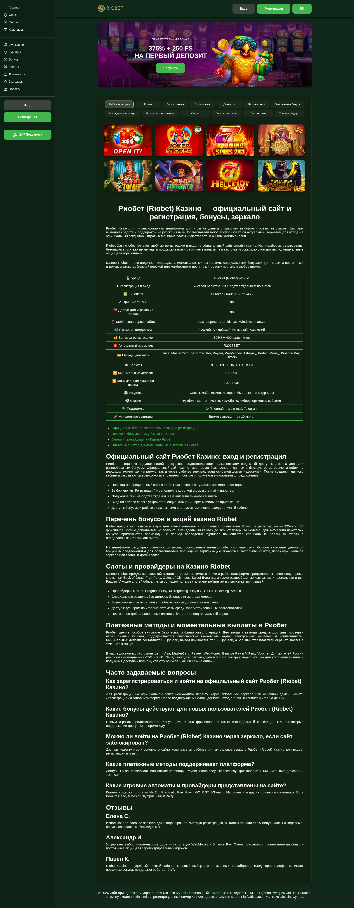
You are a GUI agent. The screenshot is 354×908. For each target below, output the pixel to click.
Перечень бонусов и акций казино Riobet (143, 434)
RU (302, 8)
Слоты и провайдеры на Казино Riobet (141, 439)
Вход (243, 8)
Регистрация (273, 8)
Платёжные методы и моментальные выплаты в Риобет (155, 445)
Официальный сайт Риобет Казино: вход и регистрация (154, 428)
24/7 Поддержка (30, 134)
